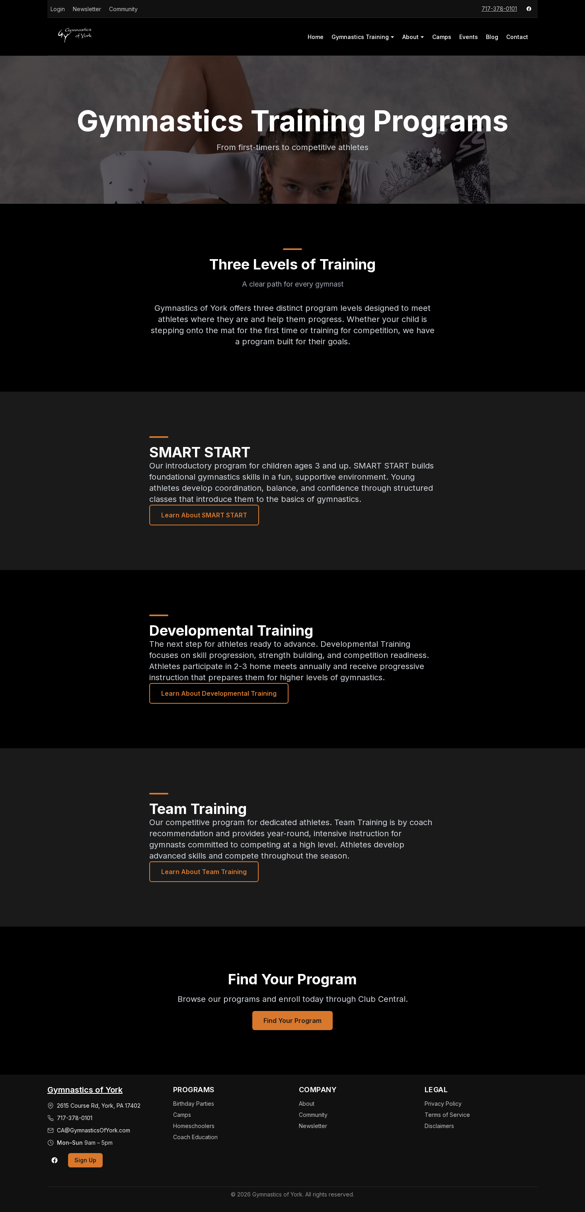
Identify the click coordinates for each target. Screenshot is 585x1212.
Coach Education (195, 1137)
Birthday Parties (193, 1103)
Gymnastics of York (85, 1090)
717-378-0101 (499, 8)
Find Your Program (292, 1021)
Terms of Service (447, 1114)
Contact (517, 36)
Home (316, 36)
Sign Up (85, 1160)
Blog (492, 36)
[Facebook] (528, 8)
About (410, 36)
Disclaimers (439, 1125)
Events (468, 36)
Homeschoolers (193, 1125)
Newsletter (87, 9)
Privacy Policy (443, 1103)
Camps (441, 36)
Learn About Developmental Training (219, 693)
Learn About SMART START (204, 515)
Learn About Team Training (204, 872)
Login (58, 9)
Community (123, 9)
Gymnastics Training (360, 36)
